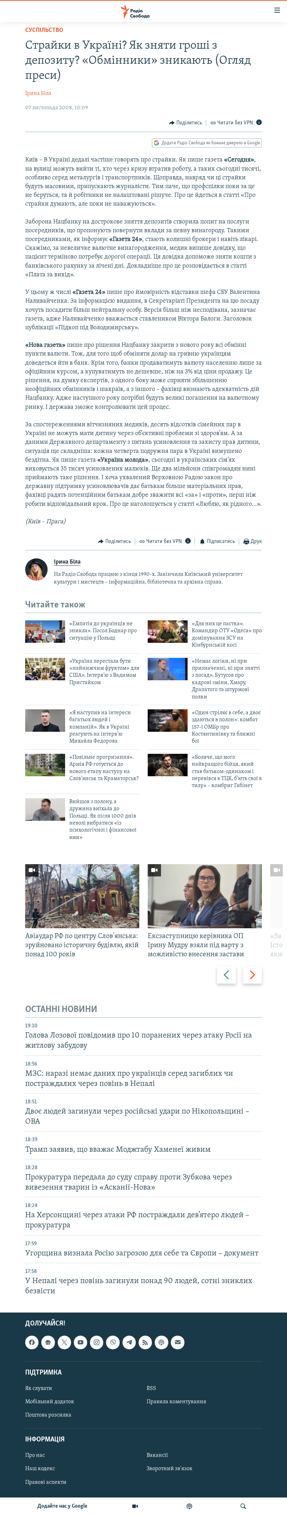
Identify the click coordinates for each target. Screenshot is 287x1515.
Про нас (35, 1456)
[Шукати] (243, 1506)
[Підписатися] (177, 1342)
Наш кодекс (40, 1469)
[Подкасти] (189, 1506)
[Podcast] (161, 1342)
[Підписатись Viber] (112, 1342)
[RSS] (145, 1342)
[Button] (185, 123)
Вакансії (157, 1456)
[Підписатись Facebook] (31, 1342)
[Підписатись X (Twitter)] (64, 1342)
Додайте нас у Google (62, 1506)
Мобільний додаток (49, 1402)
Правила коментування (176, 1402)
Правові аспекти (45, 1482)
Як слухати (38, 1388)
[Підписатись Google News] (48, 1342)
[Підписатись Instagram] (96, 1342)
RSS (151, 1388)
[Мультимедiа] (135, 1506)
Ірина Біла (38, 93)
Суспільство (44, 30)
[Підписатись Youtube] (80, 1342)
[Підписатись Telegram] (129, 1342)
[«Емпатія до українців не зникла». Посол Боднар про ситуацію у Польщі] (45, 631)
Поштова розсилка (48, 1415)
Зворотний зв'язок (169, 1469)
